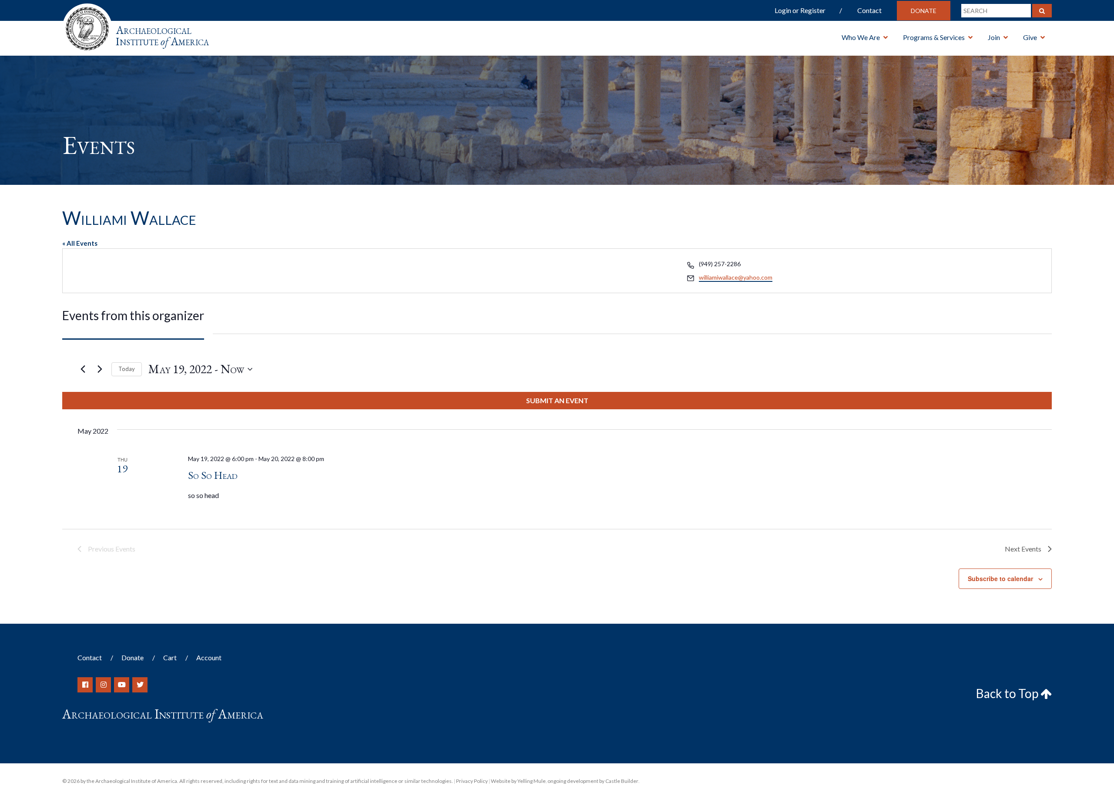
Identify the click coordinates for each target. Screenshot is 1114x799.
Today (126, 368)
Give (1030, 37)
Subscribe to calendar (1000, 578)
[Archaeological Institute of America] (87, 26)
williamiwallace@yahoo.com (735, 277)
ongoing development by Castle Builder (592, 781)
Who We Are (861, 37)
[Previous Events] (82, 369)
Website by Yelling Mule (518, 781)
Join (994, 37)
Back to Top (1008, 693)
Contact (869, 10)
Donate (923, 10)
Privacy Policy (472, 781)
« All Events (79, 243)
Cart (170, 657)
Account (208, 657)
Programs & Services (934, 37)
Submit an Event (557, 400)
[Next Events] (99, 369)
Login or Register (800, 10)
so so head (213, 475)
